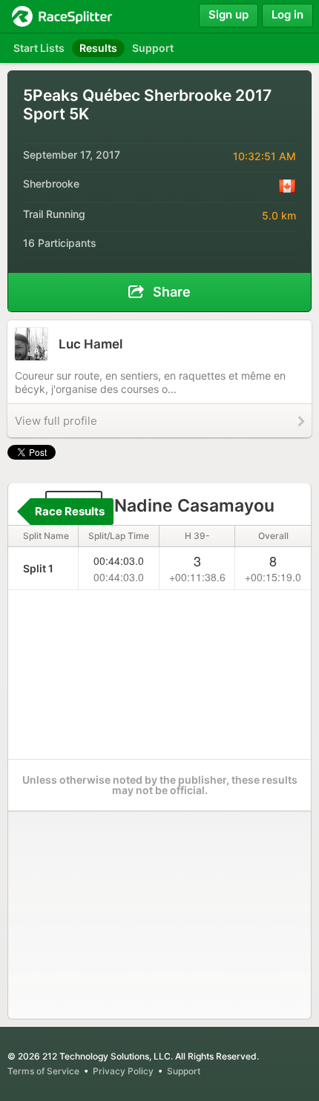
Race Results (70, 511)
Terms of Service (43, 1071)
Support (183, 1071)
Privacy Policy (123, 1071)
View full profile (56, 421)
